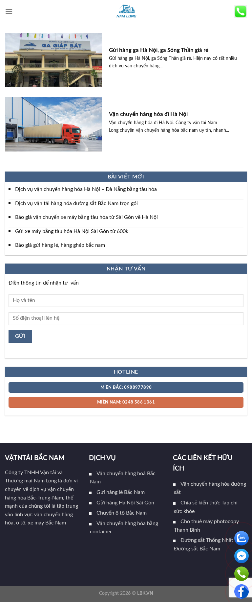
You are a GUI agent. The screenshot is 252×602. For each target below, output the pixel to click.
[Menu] (9, 11)
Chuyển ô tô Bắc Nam (121, 513)
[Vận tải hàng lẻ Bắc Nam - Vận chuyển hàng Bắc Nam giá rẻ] (126, 11)
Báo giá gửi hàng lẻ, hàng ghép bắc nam (60, 245)
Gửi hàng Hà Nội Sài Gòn (125, 502)
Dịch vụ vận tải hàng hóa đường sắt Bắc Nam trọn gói (76, 203)
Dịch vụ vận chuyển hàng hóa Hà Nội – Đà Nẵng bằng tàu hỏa (86, 189)
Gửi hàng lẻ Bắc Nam (120, 492)
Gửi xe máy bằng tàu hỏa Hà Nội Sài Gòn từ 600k (71, 231)
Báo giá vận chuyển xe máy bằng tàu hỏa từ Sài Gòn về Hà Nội (86, 217)
